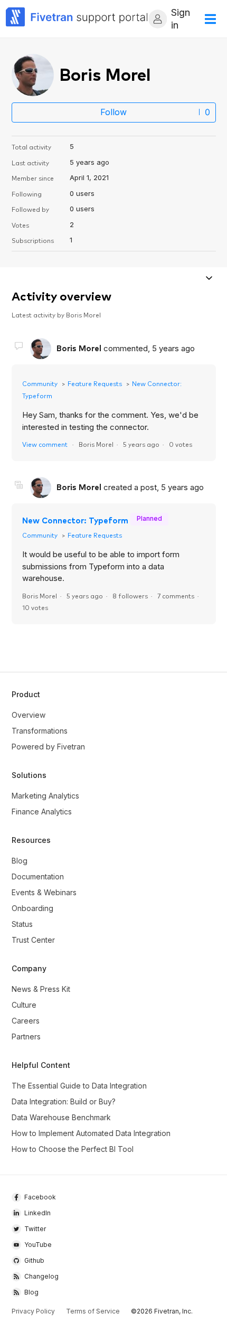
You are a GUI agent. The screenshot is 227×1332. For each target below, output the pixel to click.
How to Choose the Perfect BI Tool (73, 1149)
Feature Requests (95, 383)
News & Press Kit (41, 988)
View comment (45, 443)
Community (40, 383)
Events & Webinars (44, 892)
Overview (28, 714)
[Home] (77, 18)
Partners (26, 1036)
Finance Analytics (42, 811)
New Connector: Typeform (75, 520)
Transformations (40, 730)
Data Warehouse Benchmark (61, 1117)
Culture (24, 1004)
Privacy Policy (33, 1311)
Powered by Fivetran (48, 746)
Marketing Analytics (45, 795)
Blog (19, 860)
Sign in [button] (180, 19)
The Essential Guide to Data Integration (79, 1085)
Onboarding (32, 908)
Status (22, 924)
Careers (26, 1020)
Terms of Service (93, 1311)
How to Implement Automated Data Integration (91, 1133)
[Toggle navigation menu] (209, 279)
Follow (113, 112)
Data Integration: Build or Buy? (64, 1101)
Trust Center (33, 939)
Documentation (38, 876)
